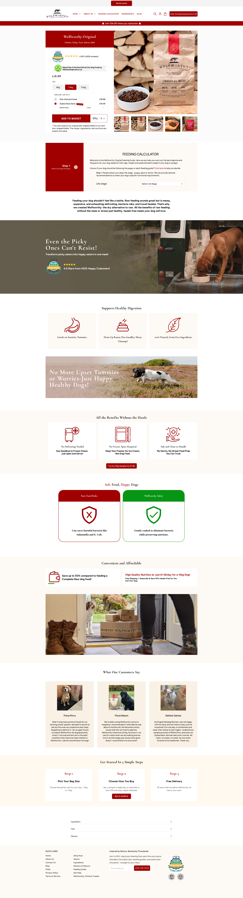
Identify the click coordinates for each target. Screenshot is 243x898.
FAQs (48, 869)
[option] (121, 3)
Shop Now (78, 856)
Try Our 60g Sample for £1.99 (121, 466)
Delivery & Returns (82, 866)
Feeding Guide (80, 869)
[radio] (55, 99)
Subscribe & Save (71, 103)
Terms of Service (53, 876)
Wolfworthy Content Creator (86, 876)
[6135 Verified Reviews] (58, 62)
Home (48, 856)
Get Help (77, 873)
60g (58, 87)
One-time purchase (68, 99)
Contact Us (51, 862)
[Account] (160, 14)
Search (77, 859)
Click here (159, 168)
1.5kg (70, 87)
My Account (121, 3)
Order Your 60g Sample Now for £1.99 (183, 14)
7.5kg (83, 87)
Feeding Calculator (108, 14)
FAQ (73, 829)
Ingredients (128, 14)
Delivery (74, 836)
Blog (139, 14)
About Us (88, 14)
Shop (75, 14)
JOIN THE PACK (142, 868)
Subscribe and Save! (62, 95)
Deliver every (64, 108)
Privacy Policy (52, 873)
